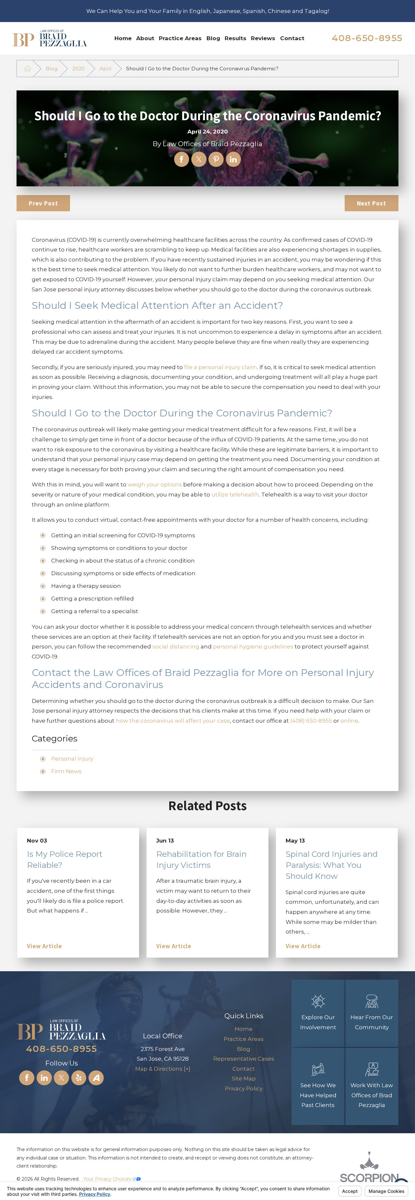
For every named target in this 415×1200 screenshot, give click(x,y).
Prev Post (43, 203)
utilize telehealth (235, 494)
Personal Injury (72, 758)
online (349, 720)
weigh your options (155, 484)
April (105, 68)
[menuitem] (123, 38)
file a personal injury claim (220, 367)
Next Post (371, 203)
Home (123, 38)
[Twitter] (61, 1078)
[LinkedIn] (44, 1078)
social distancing (175, 646)
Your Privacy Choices (107, 1179)
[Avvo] (96, 1078)
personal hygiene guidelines (253, 646)
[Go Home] (27, 68)
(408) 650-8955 (311, 720)
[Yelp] (79, 1078)
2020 (78, 68)
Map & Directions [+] (162, 1069)
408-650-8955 (367, 37)
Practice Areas (180, 38)
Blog (213, 38)
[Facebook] (26, 1078)
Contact (292, 38)
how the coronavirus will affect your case (173, 720)
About (145, 38)
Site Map (244, 1078)
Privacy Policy (244, 1088)
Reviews (263, 38)
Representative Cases (243, 1058)
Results (235, 38)
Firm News (66, 771)
